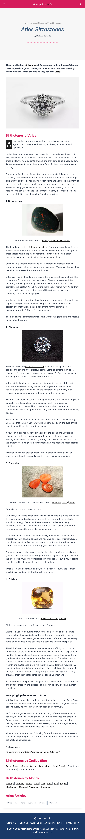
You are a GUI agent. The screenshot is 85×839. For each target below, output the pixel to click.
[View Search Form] (81, 4)
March (29, 783)
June (49, 783)
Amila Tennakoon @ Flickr (53, 618)
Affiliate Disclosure (53, 823)
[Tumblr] (50, 818)
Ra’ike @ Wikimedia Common (56, 240)
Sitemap (24, 823)
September (11, 787)
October (23, 787)
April (36, 783)
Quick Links (36, 823)
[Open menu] (4, 4)
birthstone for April (34, 366)
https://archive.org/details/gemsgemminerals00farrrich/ (33, 752)
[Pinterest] (45, 818)
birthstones (30, 65)
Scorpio (62, 766)
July (56, 783)
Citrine (42, 803)
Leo (41, 766)
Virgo (47, 766)
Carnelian (32, 803)
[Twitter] (40, 818)
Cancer (33, 766)
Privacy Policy (72, 823)
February (20, 783)
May (43, 783)
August (63, 783)
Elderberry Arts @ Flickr (63, 502)
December (46, 787)
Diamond (53, 803)
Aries (57, 71)
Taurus (16, 766)
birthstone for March (38, 247)
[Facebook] (35, 818)
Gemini (24, 766)
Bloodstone (20, 803)
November (34, 787)
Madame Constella (43, 36)
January (10, 783)
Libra (54, 766)
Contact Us (11, 823)
